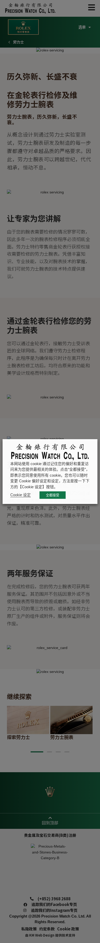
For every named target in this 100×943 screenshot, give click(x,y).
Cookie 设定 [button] (20, 495)
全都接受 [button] (52, 495)
